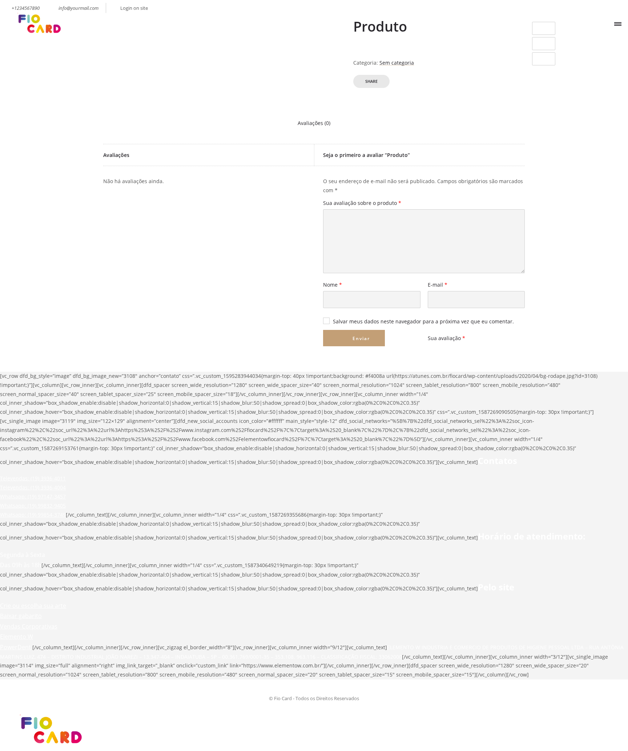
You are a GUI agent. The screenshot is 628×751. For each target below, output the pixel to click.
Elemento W (16, 637)
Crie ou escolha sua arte (33, 606)
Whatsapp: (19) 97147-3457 (33, 496)
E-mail (437, 285)
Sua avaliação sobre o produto (362, 203)
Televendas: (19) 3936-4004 (33, 487)
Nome (332, 285)
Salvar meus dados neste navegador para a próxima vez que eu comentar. (423, 321)
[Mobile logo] (49, 746)
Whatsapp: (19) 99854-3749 (33, 514)
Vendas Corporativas (28, 626)
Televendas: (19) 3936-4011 (33, 478)
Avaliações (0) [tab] (314, 123)
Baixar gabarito (21, 616)
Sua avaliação (446, 338)
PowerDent (15, 647)
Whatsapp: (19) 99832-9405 (33, 505)
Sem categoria (396, 62)
